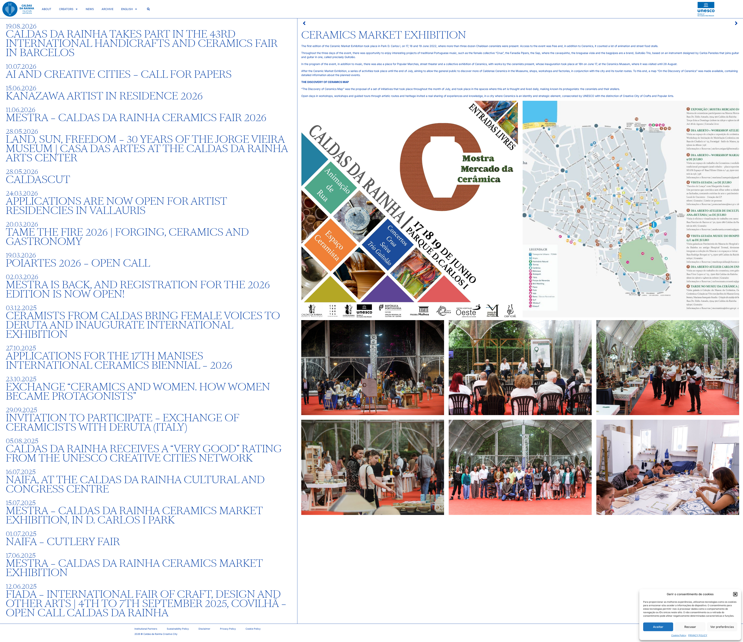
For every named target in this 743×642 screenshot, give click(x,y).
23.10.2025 (21, 379)
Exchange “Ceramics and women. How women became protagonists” (138, 392)
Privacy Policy (228, 628)
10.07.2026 (21, 66)
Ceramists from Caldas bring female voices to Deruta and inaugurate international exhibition (143, 325)
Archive (107, 9)
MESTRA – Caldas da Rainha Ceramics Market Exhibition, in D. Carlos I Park (134, 515)
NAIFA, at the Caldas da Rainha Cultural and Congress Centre (135, 485)
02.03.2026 (22, 277)
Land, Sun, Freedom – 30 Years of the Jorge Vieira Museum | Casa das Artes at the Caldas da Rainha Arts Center (147, 149)
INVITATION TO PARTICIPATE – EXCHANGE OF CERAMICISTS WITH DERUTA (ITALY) (122, 423)
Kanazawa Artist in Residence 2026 (104, 96)
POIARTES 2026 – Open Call (78, 263)
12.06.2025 (21, 586)
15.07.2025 (21, 502)
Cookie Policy (678, 635)
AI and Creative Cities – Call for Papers (119, 74)
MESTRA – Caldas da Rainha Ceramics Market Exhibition (134, 568)
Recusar (690, 627)
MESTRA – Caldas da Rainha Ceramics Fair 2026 (136, 118)
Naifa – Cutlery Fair (63, 542)
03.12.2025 (21, 307)
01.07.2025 (21, 533)
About (46, 9)
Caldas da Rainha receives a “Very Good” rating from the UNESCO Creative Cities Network (144, 454)
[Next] (629, 23)
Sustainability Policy (178, 628)
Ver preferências (722, 627)
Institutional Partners (145, 628)
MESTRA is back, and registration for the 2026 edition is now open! (138, 290)
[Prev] (410, 23)
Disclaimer (204, 628)
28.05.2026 (22, 131)
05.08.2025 (22, 441)
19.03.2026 (21, 255)
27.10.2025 (21, 348)
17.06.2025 (21, 555)
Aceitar (658, 627)
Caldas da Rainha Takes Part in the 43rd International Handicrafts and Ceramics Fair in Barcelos (141, 44)
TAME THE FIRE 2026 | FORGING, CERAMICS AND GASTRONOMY (127, 237)
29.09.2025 (21, 410)
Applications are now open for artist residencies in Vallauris (116, 206)
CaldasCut (38, 179)
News (90, 9)
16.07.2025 (21, 472)
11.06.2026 (20, 109)
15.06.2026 (21, 88)
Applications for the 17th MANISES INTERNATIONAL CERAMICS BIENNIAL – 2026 (119, 361)
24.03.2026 (22, 193)
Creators (66, 9)
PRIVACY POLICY (697, 635)
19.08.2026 (21, 26)
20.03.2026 (22, 224)
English (127, 9)
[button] (735, 594)
